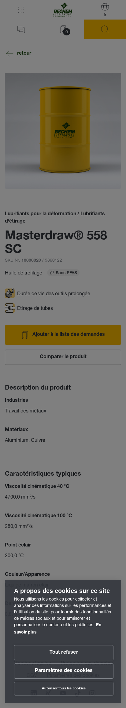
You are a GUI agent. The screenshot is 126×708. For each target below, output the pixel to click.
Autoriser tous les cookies (64, 688)
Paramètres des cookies (64, 671)
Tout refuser (64, 652)
